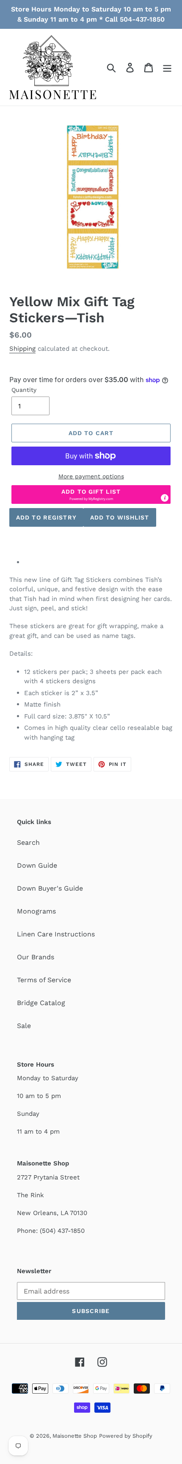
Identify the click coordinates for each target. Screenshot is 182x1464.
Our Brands (35, 957)
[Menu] (167, 67)
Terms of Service (44, 980)
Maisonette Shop (74, 1436)
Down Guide (37, 865)
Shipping (22, 348)
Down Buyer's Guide (50, 888)
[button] (91, 494)
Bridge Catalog (41, 1003)
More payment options (91, 476)
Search (28, 842)
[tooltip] (164, 498)
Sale (24, 1026)
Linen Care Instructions (56, 934)
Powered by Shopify (125, 1436)
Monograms (36, 911)
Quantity (23, 389)
